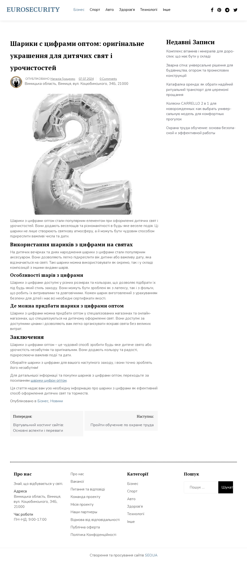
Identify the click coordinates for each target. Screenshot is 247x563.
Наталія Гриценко (62, 79)
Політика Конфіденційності (93, 534)
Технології (149, 9)
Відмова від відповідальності (95, 519)
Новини (56, 401)
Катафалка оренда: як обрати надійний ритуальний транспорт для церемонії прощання (199, 89)
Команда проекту (85, 496)
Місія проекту (82, 504)
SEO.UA (151, 555)
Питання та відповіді (87, 489)
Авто (109, 9)
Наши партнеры (83, 512)
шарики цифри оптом (49, 380)
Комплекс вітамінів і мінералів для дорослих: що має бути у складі (200, 54)
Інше (167, 9)
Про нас (77, 474)
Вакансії (77, 481)
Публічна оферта (85, 527)
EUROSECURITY (33, 9)
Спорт (95, 9)
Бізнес (78, 9)
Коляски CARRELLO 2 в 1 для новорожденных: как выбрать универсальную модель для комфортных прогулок (198, 111)
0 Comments (108, 79)
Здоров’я (127, 9)
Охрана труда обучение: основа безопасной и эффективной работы (200, 130)
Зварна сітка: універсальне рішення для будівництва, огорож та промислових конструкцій (199, 70)
